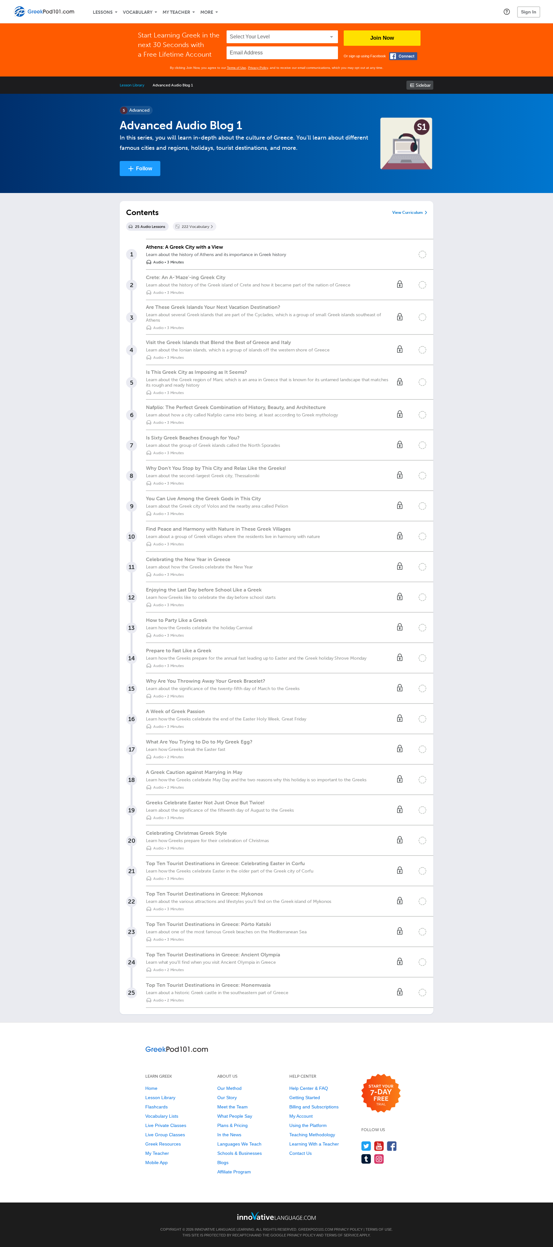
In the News (229, 1134)
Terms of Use (236, 67)
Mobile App (156, 1162)
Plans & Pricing (232, 1125)
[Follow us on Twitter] (366, 1146)
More (206, 12)
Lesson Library (132, 85)
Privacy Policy (258, 67)
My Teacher (176, 12)
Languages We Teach (239, 1143)
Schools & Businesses (239, 1153)
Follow (144, 168)
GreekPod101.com (315, 1229)
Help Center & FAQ (308, 1088)
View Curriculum (407, 212)
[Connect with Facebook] (403, 56)
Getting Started (304, 1097)
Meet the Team (232, 1106)
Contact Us (300, 1153)
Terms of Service (342, 1235)
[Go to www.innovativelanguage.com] (276, 1215)
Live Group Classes (165, 1134)
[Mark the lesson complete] (422, 254)
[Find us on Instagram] (379, 1159)
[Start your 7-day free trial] (381, 1093)
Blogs (222, 1162)
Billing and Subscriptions (314, 1106)
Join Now (382, 38)
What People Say (234, 1116)
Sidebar (423, 85)
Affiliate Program (234, 1171)
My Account (301, 1116)
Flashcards (156, 1106)
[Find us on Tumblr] (366, 1159)
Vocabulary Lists (161, 1116)
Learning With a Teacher (314, 1143)
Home (151, 1088)
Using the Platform (308, 1125)
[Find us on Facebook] (392, 1146)
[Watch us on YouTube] (379, 1146)
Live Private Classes (165, 1125)
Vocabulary (137, 12)
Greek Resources (163, 1143)
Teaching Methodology (312, 1134)
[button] (507, 11)
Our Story (227, 1097)
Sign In (528, 11)
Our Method (229, 1088)
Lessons (103, 12)
